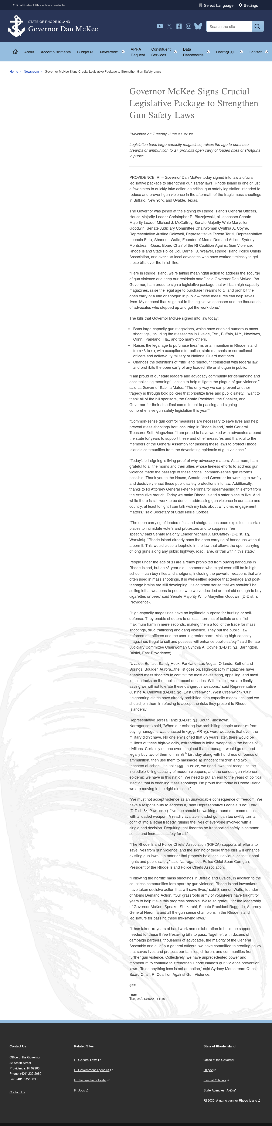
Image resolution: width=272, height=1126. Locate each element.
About (29, 51)
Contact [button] (260, 50)
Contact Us (17, 1092)
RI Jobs (79, 1090)
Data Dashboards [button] (197, 51)
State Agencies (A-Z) (218, 1090)
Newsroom (31, 71)
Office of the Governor (219, 1059)
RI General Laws (86, 1059)
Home (14, 71)
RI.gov (208, 1070)
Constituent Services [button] (165, 51)
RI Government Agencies (91, 1070)
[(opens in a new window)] (160, 26)
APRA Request (138, 51)
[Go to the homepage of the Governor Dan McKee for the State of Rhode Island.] (19, 26)
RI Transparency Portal (90, 1080)
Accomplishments (56, 51)
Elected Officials (215, 1080)
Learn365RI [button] (230, 50)
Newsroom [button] (113, 50)
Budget (83, 51)
